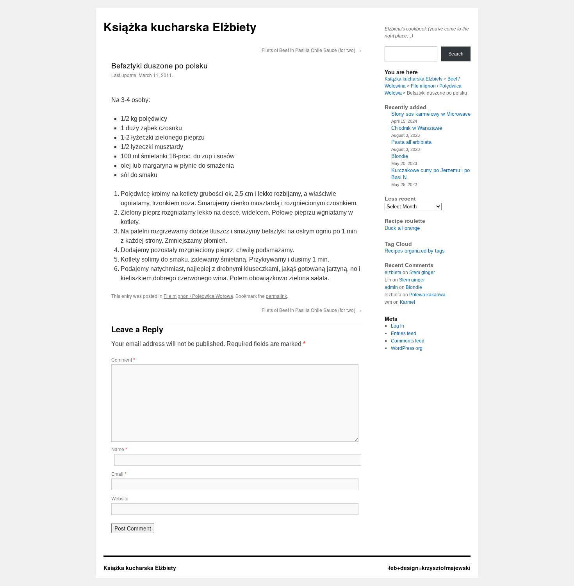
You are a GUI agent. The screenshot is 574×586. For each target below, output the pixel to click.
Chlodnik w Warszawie (416, 128)
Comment (123, 359)
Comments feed (407, 341)
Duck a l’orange (402, 228)
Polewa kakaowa (427, 294)
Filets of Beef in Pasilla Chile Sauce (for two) (311, 50)
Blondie (399, 156)
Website (119, 498)
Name (119, 449)
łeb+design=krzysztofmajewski (429, 568)
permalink (276, 295)
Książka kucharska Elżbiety (180, 26)
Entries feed (403, 333)
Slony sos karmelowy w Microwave (431, 114)
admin (391, 287)
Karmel (407, 302)
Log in (397, 326)
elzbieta (393, 272)
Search (455, 54)
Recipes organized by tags (415, 251)
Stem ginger (422, 272)
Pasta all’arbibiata (411, 142)
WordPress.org (406, 348)
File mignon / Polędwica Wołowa (198, 295)
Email (119, 473)
